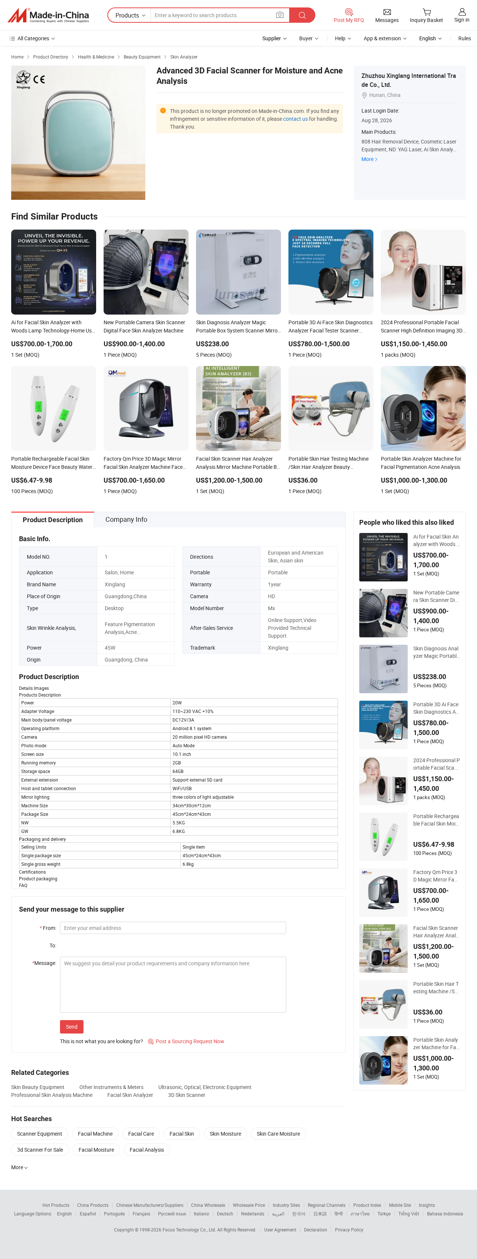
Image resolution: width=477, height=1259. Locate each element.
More (367, 158)
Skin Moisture (225, 1133)
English (64, 1214)
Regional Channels (326, 1205)
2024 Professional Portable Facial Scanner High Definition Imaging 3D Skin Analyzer (436, 764)
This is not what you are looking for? (101, 1041)
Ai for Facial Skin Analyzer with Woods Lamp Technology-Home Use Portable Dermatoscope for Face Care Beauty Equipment (436, 540)
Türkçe (384, 1214)
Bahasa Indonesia (445, 1214)
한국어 (299, 1214)
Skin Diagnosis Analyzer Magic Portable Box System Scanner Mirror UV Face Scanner (436, 652)
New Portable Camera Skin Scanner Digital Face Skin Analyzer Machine (436, 596)
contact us (295, 118)
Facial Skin (182, 1133)
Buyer (306, 38)
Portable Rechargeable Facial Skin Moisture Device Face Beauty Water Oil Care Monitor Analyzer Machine (436, 819)
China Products (92, 1205)
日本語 (320, 1214)
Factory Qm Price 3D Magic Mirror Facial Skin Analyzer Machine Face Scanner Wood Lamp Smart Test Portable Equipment (435, 875)
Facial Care (141, 1133)
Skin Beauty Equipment (37, 1087)
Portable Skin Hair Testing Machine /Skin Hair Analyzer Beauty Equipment (436, 987)
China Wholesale (208, 1205)
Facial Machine (95, 1133)
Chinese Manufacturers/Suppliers (149, 1205)
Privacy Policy (349, 1230)
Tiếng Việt (408, 1214)
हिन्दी (339, 1214)
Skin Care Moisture (278, 1133)
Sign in (462, 19)
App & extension (382, 38)
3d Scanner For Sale (40, 1149)
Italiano (201, 1214)
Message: (44, 962)
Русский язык (172, 1214)
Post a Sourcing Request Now (186, 1041)
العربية (278, 1214)
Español (88, 1214)
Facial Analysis (147, 1149)
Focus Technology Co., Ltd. (189, 1230)
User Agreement (280, 1230)
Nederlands (252, 1214)
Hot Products (55, 1205)
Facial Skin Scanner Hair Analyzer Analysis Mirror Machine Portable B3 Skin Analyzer (436, 931)
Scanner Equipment (39, 1133)
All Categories (33, 38)
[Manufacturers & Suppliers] (48, 15)
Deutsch (225, 1214)
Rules (464, 38)
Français (141, 1214)
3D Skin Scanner (186, 1094)
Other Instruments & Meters (111, 1087)
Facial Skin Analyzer (130, 1094)
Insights (427, 1205)
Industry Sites (286, 1205)
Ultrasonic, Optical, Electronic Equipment (205, 1087)
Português (114, 1214)
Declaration (315, 1230)
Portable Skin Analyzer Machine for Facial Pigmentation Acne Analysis (436, 1043)
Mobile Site (400, 1205)
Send (72, 1026)
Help (340, 38)
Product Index (367, 1205)
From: (48, 927)
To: (53, 945)
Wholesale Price (249, 1205)
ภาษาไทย (360, 1214)
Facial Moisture (96, 1149)
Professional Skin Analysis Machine (51, 1094)
